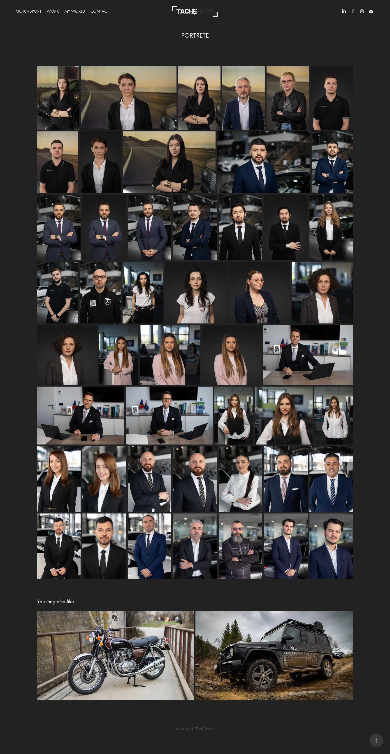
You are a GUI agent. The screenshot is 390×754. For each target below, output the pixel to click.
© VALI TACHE (195, 729)
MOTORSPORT (28, 11)
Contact (100, 11)
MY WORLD (74, 11)
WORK (53, 11)
